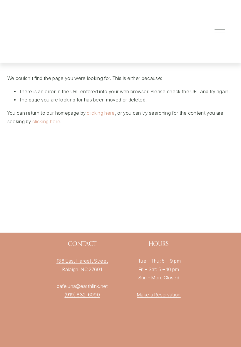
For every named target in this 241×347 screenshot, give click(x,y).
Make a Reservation (159, 295)
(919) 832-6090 (82, 295)
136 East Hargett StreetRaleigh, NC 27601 (82, 265)
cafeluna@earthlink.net (82, 286)
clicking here (101, 113)
